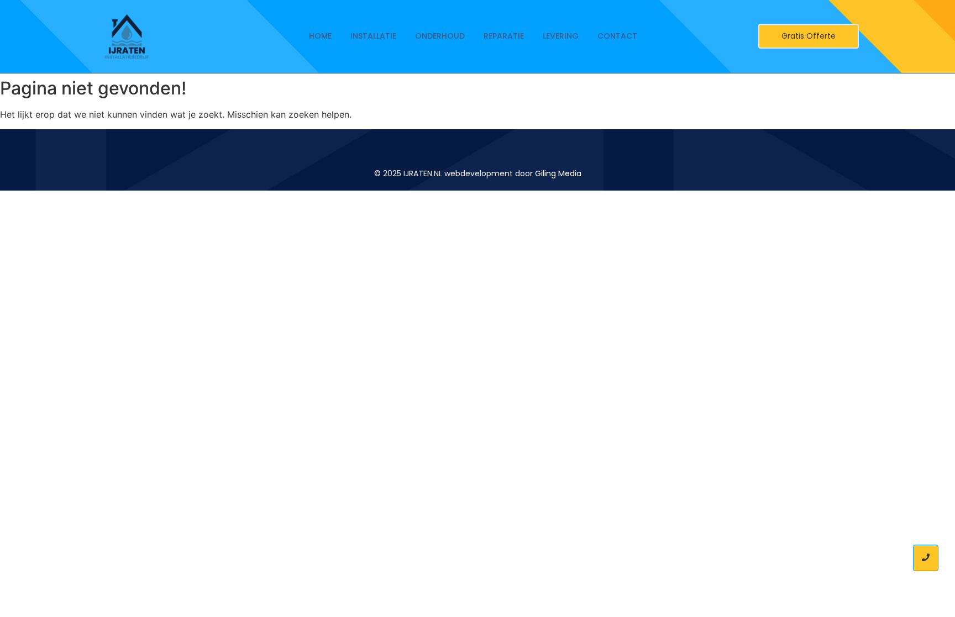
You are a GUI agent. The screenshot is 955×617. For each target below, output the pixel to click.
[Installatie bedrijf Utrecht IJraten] (127, 36)
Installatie (373, 35)
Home (320, 35)
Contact (617, 35)
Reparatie (504, 35)
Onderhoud (440, 35)
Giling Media (558, 173)
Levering (561, 35)
